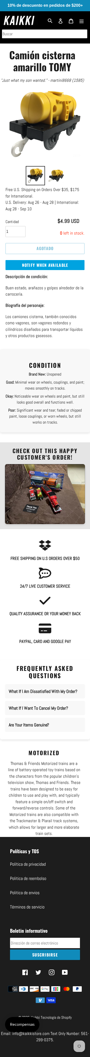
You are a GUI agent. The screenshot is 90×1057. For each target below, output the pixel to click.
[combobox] (44, 34)
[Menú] (81, 20)
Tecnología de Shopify (56, 1017)
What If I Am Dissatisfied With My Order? (43, 691)
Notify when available (45, 265)
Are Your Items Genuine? (29, 725)
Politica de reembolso (28, 878)
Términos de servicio (27, 907)
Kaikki (35, 1017)
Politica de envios (25, 892)
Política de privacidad (28, 864)
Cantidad (12, 221)
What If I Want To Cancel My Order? (38, 708)
